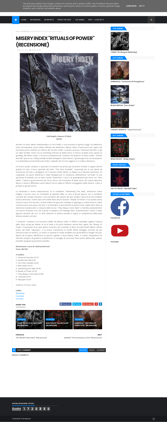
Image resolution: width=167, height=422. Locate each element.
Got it (142, 6)
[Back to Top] (153, 419)
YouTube (19, 298)
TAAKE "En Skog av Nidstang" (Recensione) (29, 324)
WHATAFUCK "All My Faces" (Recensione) (57, 324)
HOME (23, 19)
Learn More (131, 6)
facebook (101, 350)
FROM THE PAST (64, 19)
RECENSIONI (35, 19)
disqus (92, 350)
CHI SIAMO (80, 19)
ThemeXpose (26, 419)
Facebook (20, 296)
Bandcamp (20, 293)
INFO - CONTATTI (96, 19)
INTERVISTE (49, 19)
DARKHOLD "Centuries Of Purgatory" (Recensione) (86, 324)
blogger (83, 350)
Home (18, 31)
